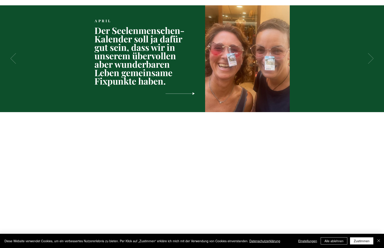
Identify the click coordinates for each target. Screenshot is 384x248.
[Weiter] (371, 59)
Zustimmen (362, 241)
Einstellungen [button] (307, 241)
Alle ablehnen (334, 241)
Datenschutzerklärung (264, 241)
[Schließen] (378, 240)
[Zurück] (13, 59)
